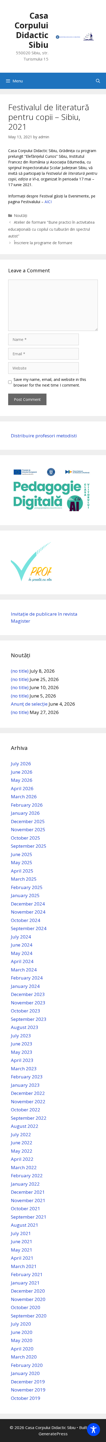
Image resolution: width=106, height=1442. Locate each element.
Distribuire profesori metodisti (44, 435)
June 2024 (21, 945)
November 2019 (28, 1390)
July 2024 (21, 937)
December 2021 (28, 1192)
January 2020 (25, 1373)
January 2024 (25, 986)
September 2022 (28, 1118)
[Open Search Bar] (98, 81)
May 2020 (21, 1340)
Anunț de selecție (29, 704)
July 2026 (21, 763)
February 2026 (27, 805)
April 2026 (22, 788)
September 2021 (28, 1217)
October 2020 (25, 1307)
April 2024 (22, 961)
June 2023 (21, 1044)
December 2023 (28, 994)
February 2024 (27, 978)
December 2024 (28, 904)
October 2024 (25, 920)
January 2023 (25, 1085)
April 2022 (22, 1159)
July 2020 (21, 1324)
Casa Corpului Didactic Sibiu (31, 30)
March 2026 (24, 796)
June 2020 (21, 1332)
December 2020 (28, 1291)
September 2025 (28, 846)
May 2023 (21, 1052)
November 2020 (28, 1299)
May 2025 (21, 862)
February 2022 (27, 1175)
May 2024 (21, 953)
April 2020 (22, 1349)
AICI (48, 201)
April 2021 (22, 1258)
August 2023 (24, 1027)
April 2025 (22, 871)
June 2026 (21, 772)
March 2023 (24, 1068)
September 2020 (28, 1316)
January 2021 (25, 1283)
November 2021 (28, 1200)
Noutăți (20, 215)
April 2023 (22, 1060)
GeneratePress (53, 1433)
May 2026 (21, 780)
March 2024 (24, 970)
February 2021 (27, 1274)
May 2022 (21, 1151)
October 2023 (25, 1011)
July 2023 (21, 1035)
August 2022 (24, 1126)
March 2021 (24, 1266)
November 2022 (28, 1101)
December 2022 (28, 1093)
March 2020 (24, 1357)
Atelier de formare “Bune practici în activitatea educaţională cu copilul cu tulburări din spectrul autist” (51, 229)
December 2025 (28, 821)
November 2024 (28, 912)
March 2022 (24, 1167)
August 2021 (24, 1225)
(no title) (20, 671)
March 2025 (24, 879)
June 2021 (21, 1241)
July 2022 (21, 1134)
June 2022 (21, 1142)
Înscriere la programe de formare (43, 242)
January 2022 (25, 1184)
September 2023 (28, 1019)
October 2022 (25, 1109)
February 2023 (27, 1077)
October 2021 (25, 1208)
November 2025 (28, 829)
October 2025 (25, 838)
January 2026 (25, 813)
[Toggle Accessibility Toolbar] (93, 1430)
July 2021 (21, 1233)
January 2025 (25, 895)
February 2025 (27, 887)
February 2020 (27, 1365)
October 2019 (25, 1398)
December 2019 (28, 1382)
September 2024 (28, 928)
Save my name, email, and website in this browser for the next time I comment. (50, 382)
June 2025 (21, 854)
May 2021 (21, 1250)
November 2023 (28, 1003)
